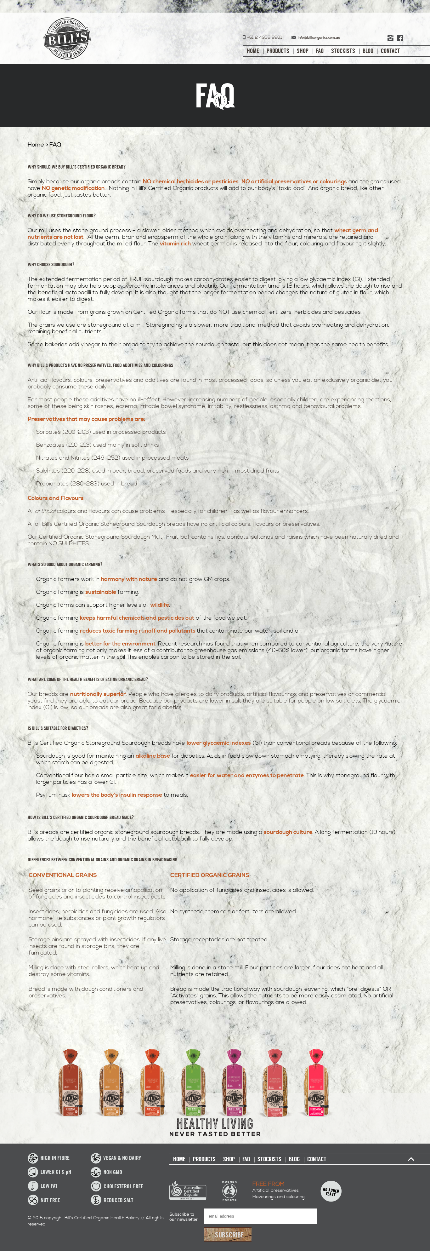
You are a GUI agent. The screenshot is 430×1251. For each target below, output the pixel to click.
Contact (390, 51)
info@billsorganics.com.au (319, 38)
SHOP (302, 51)
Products (278, 51)
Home (253, 51)
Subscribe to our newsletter (183, 1217)
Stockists (343, 51)
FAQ (320, 51)
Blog (368, 51)
